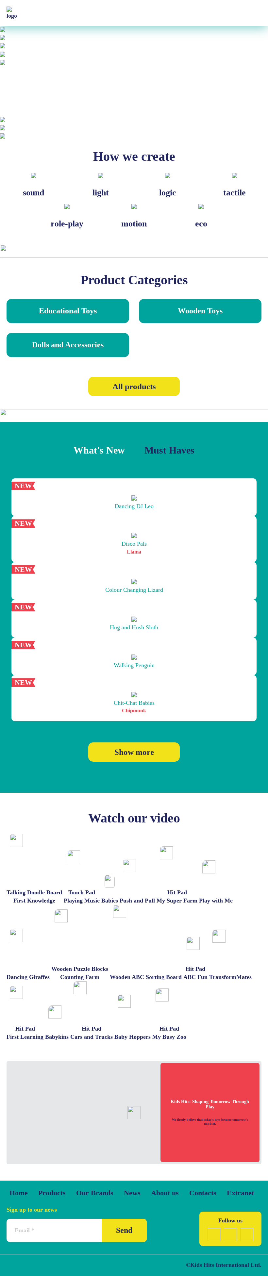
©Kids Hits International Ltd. (223, 1265)
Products (52, 1193)
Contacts (202, 1193)
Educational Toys (68, 311)
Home (18, 1193)
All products (134, 386)
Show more (134, 752)
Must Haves (169, 450)
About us (165, 1193)
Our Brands (94, 1193)
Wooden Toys (200, 311)
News (132, 1193)
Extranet (240, 1193)
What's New (99, 450)
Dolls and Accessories (68, 344)
